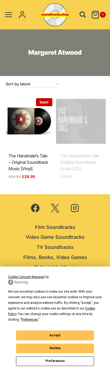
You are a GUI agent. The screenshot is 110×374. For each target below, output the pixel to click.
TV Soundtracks (55, 247)
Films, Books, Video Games (55, 257)
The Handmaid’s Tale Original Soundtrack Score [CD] (79, 162)
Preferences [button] (29, 319)
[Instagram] (74, 208)
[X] (55, 208)
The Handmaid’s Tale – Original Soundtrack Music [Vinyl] (28, 162)
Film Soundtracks (55, 227)
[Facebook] (35, 208)
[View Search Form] (82, 14)
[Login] (22, 14)
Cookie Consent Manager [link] (26, 277)
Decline (55, 348)
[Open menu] (8, 14)
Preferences (55, 361)
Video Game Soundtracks (55, 237)
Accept (55, 335)
